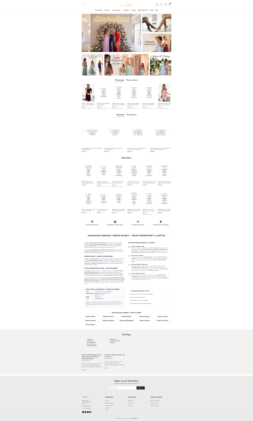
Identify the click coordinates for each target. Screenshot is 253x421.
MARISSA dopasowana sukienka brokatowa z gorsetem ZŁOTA (118, 210)
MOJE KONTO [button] (132, 397)
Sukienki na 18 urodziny (162, 320)
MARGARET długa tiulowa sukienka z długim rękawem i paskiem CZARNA (87, 182)
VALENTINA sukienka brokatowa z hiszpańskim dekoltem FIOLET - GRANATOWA (149, 182)
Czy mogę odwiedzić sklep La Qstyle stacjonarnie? (141, 303)
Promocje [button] (119, 79)
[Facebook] (83, 412)
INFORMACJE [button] (109, 397)
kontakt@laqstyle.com (87, 406)
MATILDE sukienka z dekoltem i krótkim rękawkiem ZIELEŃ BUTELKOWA (103, 104)
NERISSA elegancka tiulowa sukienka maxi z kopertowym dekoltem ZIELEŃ (159, 149)
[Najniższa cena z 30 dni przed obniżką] (94, 108)
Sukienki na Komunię (144, 316)
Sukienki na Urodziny (144, 320)
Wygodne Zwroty (154, 405)
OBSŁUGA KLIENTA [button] (156, 397)
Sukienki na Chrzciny (163, 316)
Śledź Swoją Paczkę (155, 401)
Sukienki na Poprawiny (108, 316)
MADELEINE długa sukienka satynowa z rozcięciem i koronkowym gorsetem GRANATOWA (117, 182)
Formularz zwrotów (155, 403)
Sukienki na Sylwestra (90, 320)
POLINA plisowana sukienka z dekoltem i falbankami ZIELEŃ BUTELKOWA (149, 104)
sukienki (89, 270)
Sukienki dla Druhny (126, 316)
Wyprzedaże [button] (132, 79)
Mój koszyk (130, 403)
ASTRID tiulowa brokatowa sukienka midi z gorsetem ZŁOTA (103, 182)
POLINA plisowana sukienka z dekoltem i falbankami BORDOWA (164, 104)
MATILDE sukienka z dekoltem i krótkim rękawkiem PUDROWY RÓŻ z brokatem (88, 104)
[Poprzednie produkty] (84, 91)
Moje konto (130, 401)
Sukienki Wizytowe (90, 324)
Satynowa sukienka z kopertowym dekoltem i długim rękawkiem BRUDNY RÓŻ (134, 104)
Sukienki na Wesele (90, 316)
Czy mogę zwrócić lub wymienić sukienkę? (139, 300)
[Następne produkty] (168, 91)
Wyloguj (130, 405)
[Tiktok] (88, 412)
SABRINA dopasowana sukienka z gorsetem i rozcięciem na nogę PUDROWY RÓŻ (134, 210)
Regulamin (107, 408)
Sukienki (86, 258)
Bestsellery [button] (132, 114)
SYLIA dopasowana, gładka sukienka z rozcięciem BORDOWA (102, 210)
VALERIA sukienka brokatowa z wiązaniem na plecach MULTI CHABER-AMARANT (133, 182)
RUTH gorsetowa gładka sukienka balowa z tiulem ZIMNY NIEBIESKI (88, 210)
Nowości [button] (120, 114)
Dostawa (107, 401)
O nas (106, 410)
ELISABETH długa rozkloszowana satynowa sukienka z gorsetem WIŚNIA (164, 182)
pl (82, 4)
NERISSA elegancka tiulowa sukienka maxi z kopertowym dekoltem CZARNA (136, 149)
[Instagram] (85, 412)
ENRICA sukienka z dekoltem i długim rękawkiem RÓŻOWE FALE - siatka (118, 104)
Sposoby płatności (109, 403)
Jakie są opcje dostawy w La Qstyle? (137, 297)
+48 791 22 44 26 (86, 408)
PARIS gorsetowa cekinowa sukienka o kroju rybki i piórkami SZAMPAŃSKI (149, 210)
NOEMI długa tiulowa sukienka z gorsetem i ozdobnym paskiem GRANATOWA (164, 210)
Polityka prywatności (109, 405)
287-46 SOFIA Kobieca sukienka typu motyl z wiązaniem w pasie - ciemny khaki (91, 149)
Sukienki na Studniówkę (108, 320)
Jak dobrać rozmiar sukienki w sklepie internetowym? (141, 294)
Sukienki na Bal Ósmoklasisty (126, 320)
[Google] (90, 412)
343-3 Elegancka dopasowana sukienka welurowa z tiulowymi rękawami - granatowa (114, 149)
